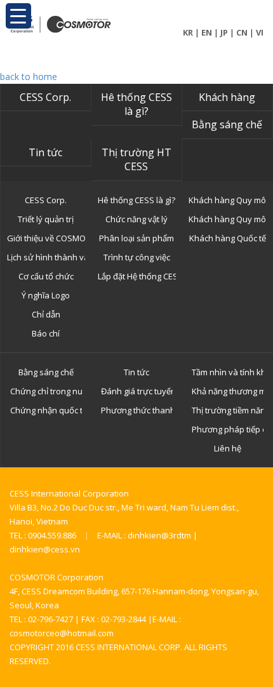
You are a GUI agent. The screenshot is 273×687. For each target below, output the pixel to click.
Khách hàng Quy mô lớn (228, 219)
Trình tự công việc (136, 257)
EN (206, 32)
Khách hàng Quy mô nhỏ (228, 200)
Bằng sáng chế (227, 124)
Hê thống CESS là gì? (136, 104)
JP (224, 32)
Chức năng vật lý (136, 219)
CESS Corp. (45, 97)
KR (188, 32)
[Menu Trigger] (18, 16)
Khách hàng (227, 97)
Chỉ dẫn (46, 314)
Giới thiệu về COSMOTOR (46, 238)
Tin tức (45, 152)
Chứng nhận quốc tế (46, 410)
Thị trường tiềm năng (227, 410)
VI (259, 32)
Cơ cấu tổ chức (46, 276)
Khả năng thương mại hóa (227, 391)
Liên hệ (227, 448)
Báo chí (46, 333)
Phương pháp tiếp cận (227, 429)
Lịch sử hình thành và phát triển (46, 257)
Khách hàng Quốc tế (227, 238)
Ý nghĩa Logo (46, 295)
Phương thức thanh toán (137, 410)
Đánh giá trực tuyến (137, 391)
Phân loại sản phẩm (136, 238)
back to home (28, 76)
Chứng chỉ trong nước (46, 391)
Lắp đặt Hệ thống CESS (137, 276)
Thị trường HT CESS (136, 159)
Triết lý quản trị (46, 219)
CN (242, 32)
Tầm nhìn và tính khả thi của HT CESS (227, 372)
